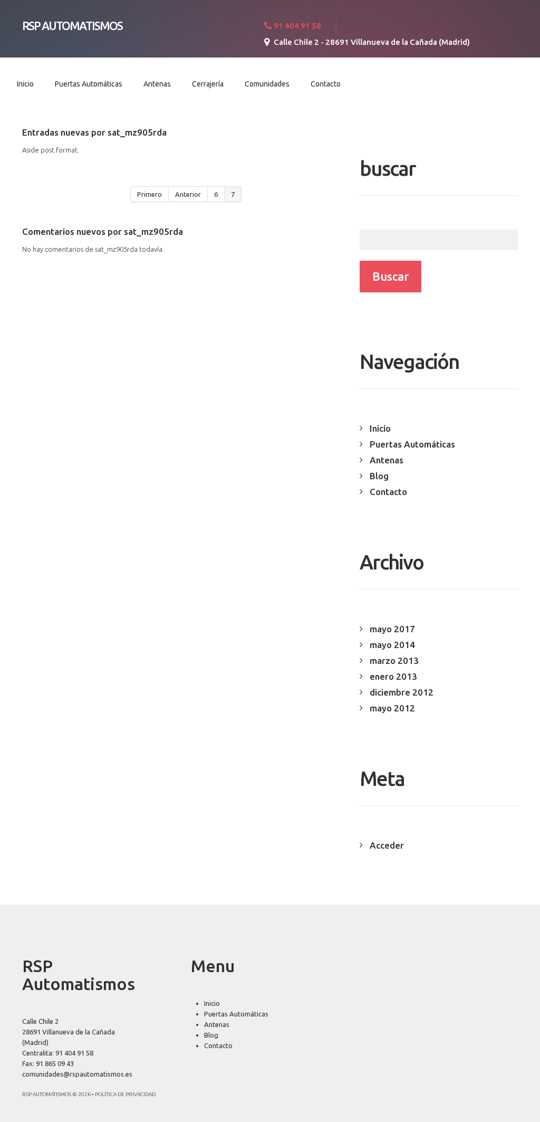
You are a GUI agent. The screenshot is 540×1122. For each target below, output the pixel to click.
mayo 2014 (392, 645)
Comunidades (267, 84)
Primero (149, 194)
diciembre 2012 (401, 692)
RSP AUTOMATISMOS (72, 25)
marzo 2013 (394, 660)
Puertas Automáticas (88, 84)
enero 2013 (393, 676)
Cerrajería (208, 84)
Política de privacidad (125, 1094)
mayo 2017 (392, 629)
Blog (379, 476)
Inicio (25, 84)
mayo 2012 (392, 708)
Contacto (326, 84)
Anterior (188, 194)
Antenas (157, 84)
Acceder (387, 845)
